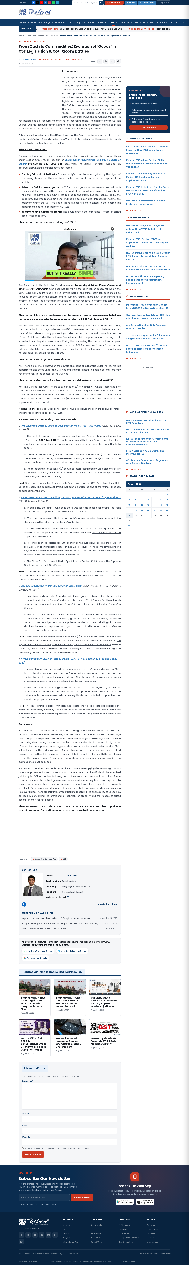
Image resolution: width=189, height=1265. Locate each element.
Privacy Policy (146, 1254)
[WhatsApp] (53, 2)
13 (148, 505)
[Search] (101, 3)
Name (25, 1113)
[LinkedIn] (45, 2)
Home (23, 22)
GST (113, 22)
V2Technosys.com (70, 1254)
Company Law (77, 22)
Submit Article (153, 1229)
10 (129, 505)
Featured (76, 59)
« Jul (128, 526)
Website (26, 1137)
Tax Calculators (126, 1242)
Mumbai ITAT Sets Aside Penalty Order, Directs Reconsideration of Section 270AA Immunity (147, 190)
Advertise (151, 1233)
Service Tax (61, 22)
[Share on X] (99, 61)
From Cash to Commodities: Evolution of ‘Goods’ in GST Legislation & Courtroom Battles (67, 49)
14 (155, 505)
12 (142, 505)
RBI (144, 22)
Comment (27, 1081)
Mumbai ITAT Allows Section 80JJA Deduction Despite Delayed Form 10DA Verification (147, 163)
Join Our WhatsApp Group (39, 951)
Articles (54, 36)
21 (155, 510)
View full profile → (107, 904)
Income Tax (34, 22)
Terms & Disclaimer (162, 1254)
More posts (132, 210)
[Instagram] (49, 2)
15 (161, 505)
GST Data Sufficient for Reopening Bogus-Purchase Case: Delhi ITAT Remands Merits (145, 280)
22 (161, 510)
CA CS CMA (124, 22)
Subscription (115, 2)
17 (129, 510)
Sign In (164, 2)
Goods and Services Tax (37, 36)
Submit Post (148, 2)
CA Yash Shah (29, 59)
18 (68, 897)
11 (135, 505)
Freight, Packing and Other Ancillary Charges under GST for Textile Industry (60, 923)
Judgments (124, 1233)
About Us (151, 1225)
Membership (152, 1242)
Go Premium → (148, 127)
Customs (103, 22)
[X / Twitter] (37, 2)
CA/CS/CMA (96, 1242)
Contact (150, 1237)
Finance (161, 22)
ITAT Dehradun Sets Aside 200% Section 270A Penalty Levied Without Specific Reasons (148, 256)
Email (25, 1125)
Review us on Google (37, 958)
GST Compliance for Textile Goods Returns (44, 928)
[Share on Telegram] (118, 61)
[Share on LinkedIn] (105, 61)
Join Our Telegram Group (73, 951)
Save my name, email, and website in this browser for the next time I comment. (57, 1148)
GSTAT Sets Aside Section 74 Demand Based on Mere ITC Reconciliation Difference (147, 150)
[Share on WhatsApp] (112, 61)
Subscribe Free (82, 1197)
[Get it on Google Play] (125, 1202)
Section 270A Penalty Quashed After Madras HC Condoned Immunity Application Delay (146, 177)
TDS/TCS (67, 1237)
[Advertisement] (39, 97)
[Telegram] (57, 2)
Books (132, 2)
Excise (91, 22)
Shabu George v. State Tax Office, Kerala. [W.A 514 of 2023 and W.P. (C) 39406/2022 (71, 497)
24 (129, 515)
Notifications (124, 1225)
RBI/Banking (96, 1233)
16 (167, 505)
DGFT (136, 22)
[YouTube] (41, 2)
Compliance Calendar (129, 1237)
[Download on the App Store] (145, 1202)
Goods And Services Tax (45, 859)
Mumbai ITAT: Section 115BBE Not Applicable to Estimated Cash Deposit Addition (147, 242)
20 (148, 510)
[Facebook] (33, 2)
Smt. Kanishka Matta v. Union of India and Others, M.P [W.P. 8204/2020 (60, 425)
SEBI (152, 22)
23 (167, 510)
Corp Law (174, 22)
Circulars (123, 1229)
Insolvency (95, 1237)
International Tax (70, 1242)
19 (142, 510)
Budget (47, 22)
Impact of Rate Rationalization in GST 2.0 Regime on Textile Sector (56, 918)
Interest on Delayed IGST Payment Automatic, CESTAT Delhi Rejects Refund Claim (145, 229)
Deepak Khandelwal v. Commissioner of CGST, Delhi (51, 586)
